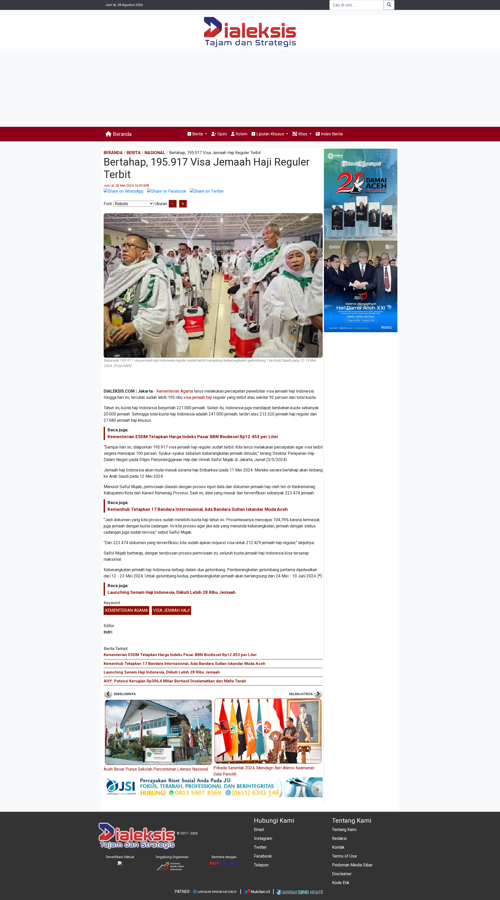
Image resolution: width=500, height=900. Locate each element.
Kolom (241, 133)
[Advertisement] (250, 87)
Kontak (338, 847)
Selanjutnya (301, 694)
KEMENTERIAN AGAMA (126, 610)
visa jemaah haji (198, 397)
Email (259, 829)
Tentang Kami (344, 829)
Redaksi (339, 838)
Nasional (155, 152)
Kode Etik (340, 882)
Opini (221, 133)
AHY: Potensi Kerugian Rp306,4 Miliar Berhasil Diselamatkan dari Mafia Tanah (175, 681)
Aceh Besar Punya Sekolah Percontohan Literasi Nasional (156, 769)
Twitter (260, 847)
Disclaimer (342, 873)
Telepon (261, 865)
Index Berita (331, 133)
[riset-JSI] (213, 787)
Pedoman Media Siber (352, 865)
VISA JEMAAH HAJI (171, 610)
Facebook (263, 856)
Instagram (263, 838)
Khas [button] (302, 133)
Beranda (121, 134)
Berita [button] (197, 133)
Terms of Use (344, 856)
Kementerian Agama (175, 391)
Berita (134, 152)
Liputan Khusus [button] (270, 133)
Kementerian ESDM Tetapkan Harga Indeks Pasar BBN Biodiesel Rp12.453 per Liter (193, 436)
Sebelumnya (124, 694)
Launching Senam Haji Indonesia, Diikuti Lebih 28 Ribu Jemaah (171, 592)
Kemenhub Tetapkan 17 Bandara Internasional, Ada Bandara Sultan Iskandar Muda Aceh (198, 509)
